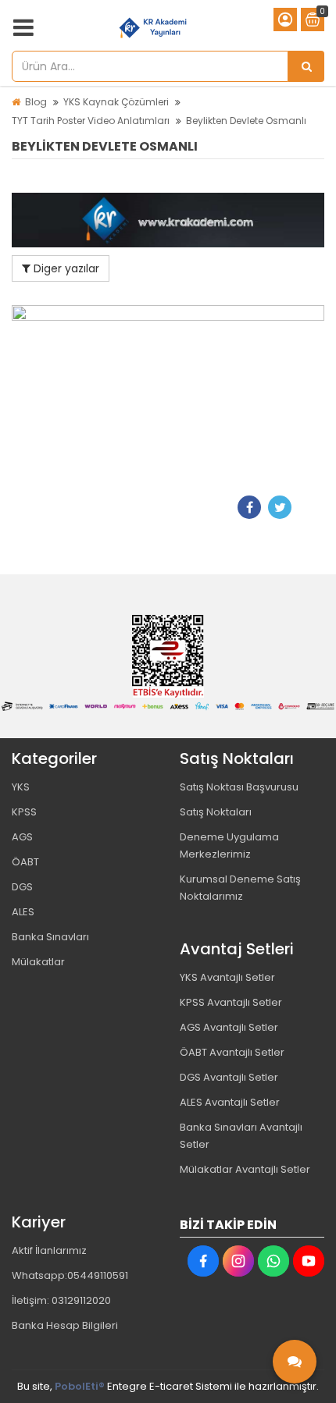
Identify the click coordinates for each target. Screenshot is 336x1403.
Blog (36, 101)
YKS (21, 787)
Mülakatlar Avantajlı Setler (245, 1169)
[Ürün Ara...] (306, 66)
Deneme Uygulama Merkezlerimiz (229, 845)
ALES (23, 911)
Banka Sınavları (50, 936)
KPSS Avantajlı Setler (231, 1002)
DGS (22, 886)
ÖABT (25, 861)
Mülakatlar (38, 961)
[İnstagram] (238, 1261)
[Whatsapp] (273, 1261)
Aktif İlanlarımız (49, 1250)
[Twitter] (279, 507)
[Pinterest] (310, 507)
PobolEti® (80, 1386)
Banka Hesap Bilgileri (65, 1325)
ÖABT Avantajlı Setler (232, 1052)
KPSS (24, 812)
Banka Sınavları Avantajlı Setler (241, 1136)
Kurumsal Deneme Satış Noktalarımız (240, 888)
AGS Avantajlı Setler (229, 1027)
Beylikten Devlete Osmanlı (246, 120)
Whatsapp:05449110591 (70, 1275)
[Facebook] (249, 507)
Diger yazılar (64, 268)
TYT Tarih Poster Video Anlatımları (91, 120)
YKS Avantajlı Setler (227, 977)
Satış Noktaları (216, 812)
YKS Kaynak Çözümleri (116, 101)
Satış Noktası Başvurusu (239, 787)
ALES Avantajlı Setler (230, 1102)
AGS (22, 836)
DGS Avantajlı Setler (229, 1077)
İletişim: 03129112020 (61, 1300)
